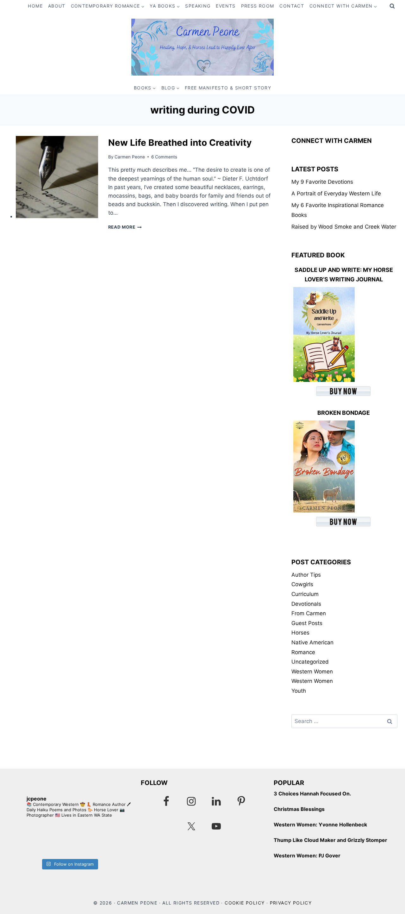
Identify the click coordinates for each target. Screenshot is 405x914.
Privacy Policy (291, 902)
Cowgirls (302, 584)
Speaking (197, 6)
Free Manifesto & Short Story (228, 87)
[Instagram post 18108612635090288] (100, 840)
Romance (303, 652)
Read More (125, 227)
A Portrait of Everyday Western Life (336, 193)
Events (225, 6)
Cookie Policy (245, 902)
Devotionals (306, 604)
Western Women (312, 671)
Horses (300, 632)
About (56, 6)
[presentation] (57, 177)
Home (35, 6)
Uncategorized (310, 662)
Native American (312, 642)
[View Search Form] (392, 6)
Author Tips (306, 575)
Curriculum (305, 594)
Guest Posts (306, 623)
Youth (298, 691)
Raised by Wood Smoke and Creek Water (343, 227)
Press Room (257, 6)
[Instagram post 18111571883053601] (38, 840)
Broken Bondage (343, 412)
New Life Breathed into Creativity (180, 142)
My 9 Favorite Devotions (322, 182)
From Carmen (308, 613)
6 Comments (164, 156)
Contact (291, 6)
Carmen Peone (130, 156)
